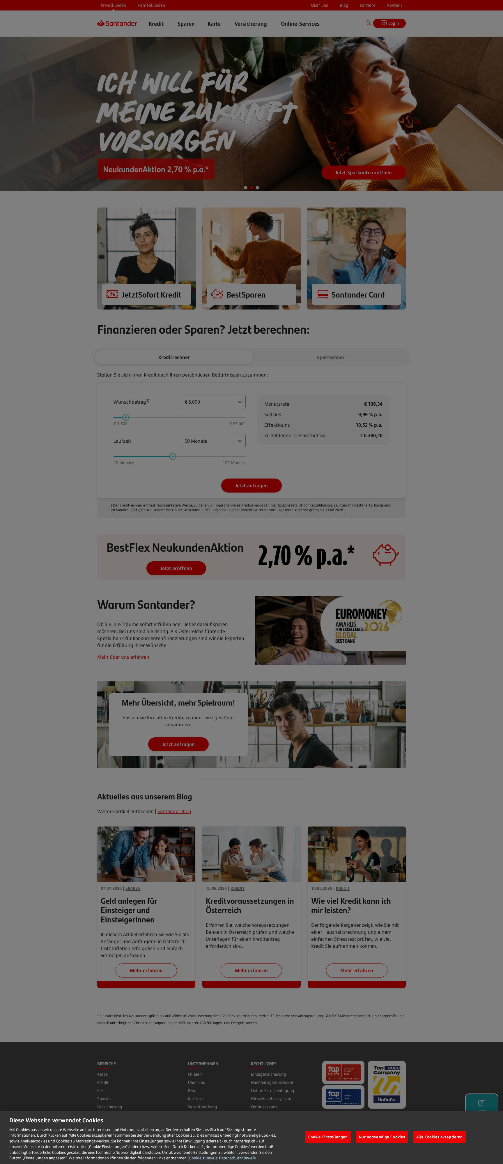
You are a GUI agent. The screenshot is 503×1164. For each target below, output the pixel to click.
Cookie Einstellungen (328, 1137)
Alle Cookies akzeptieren (439, 1137)
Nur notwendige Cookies (382, 1137)
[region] (251, 1137)
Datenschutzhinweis (237, 1158)
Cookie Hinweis (203, 1158)
